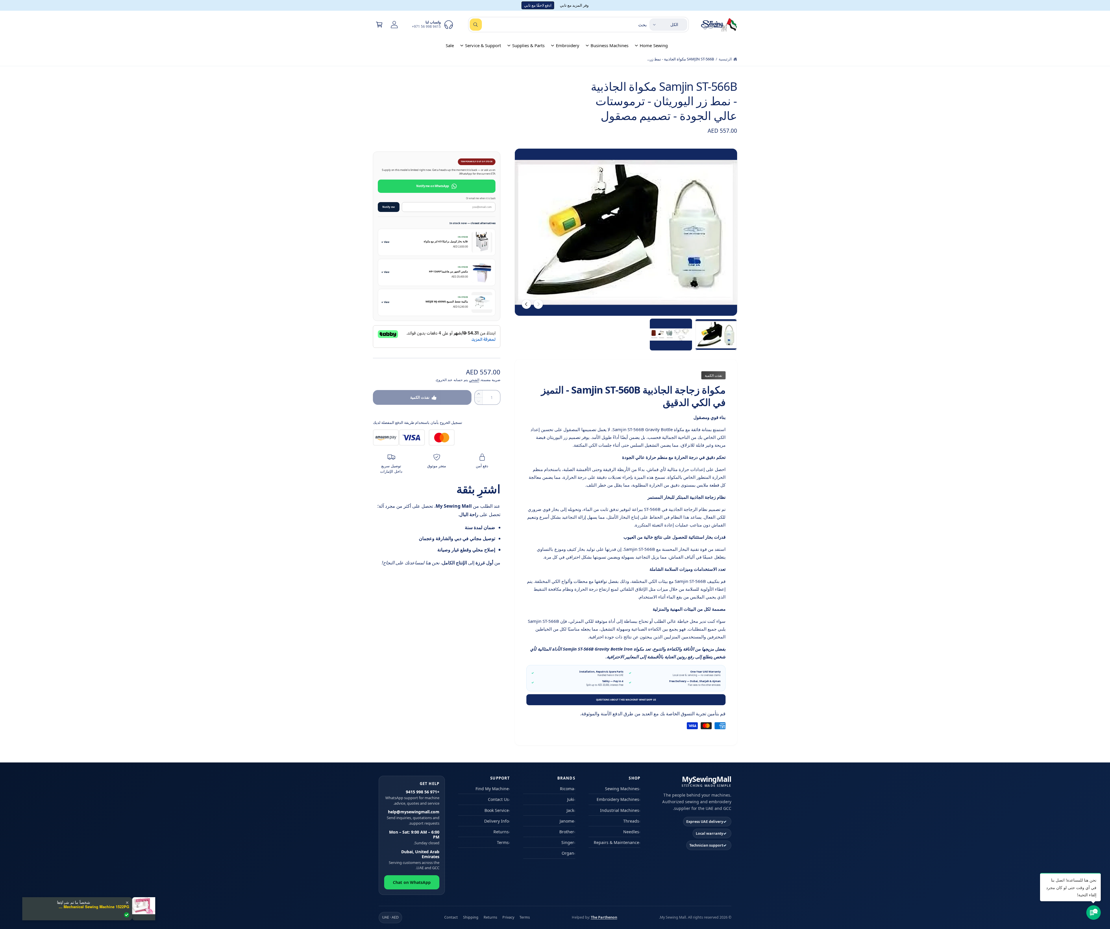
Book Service (496, 810)
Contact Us (498, 799)
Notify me (388, 207)
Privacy (508, 917)
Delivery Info (496, 821)
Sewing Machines (622, 788)
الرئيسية (725, 59)
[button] (379, 24)
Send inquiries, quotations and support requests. (413, 817)
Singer (567, 842)
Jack (570, 810)
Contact (451, 917)
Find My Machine (492, 788)
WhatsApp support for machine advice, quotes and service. (412, 797)
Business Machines (609, 45)
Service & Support (483, 45)
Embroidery (567, 45)
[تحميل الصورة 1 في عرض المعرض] (716, 334)
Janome (567, 821)
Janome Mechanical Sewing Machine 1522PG (93, 906)
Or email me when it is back (480, 198)
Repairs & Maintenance (616, 842)
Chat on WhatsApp (411, 882)
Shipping (470, 917)
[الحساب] (394, 24)
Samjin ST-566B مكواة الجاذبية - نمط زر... (680, 59)
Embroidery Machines (618, 799)
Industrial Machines (619, 810)
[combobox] (558, 24)
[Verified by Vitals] (126, 914)
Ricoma (567, 788)
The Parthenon (604, 917)
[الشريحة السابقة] (538, 304)
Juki (570, 799)
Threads (631, 821)
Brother (566, 831)
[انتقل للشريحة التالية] (526, 304)
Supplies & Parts (528, 45)
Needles (631, 831)
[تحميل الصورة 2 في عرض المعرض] (671, 334)
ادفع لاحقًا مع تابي (538, 5)
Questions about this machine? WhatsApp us (626, 699)
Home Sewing (653, 45)
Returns (501, 831)
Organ (568, 853)
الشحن (474, 379)
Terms (503, 842)
